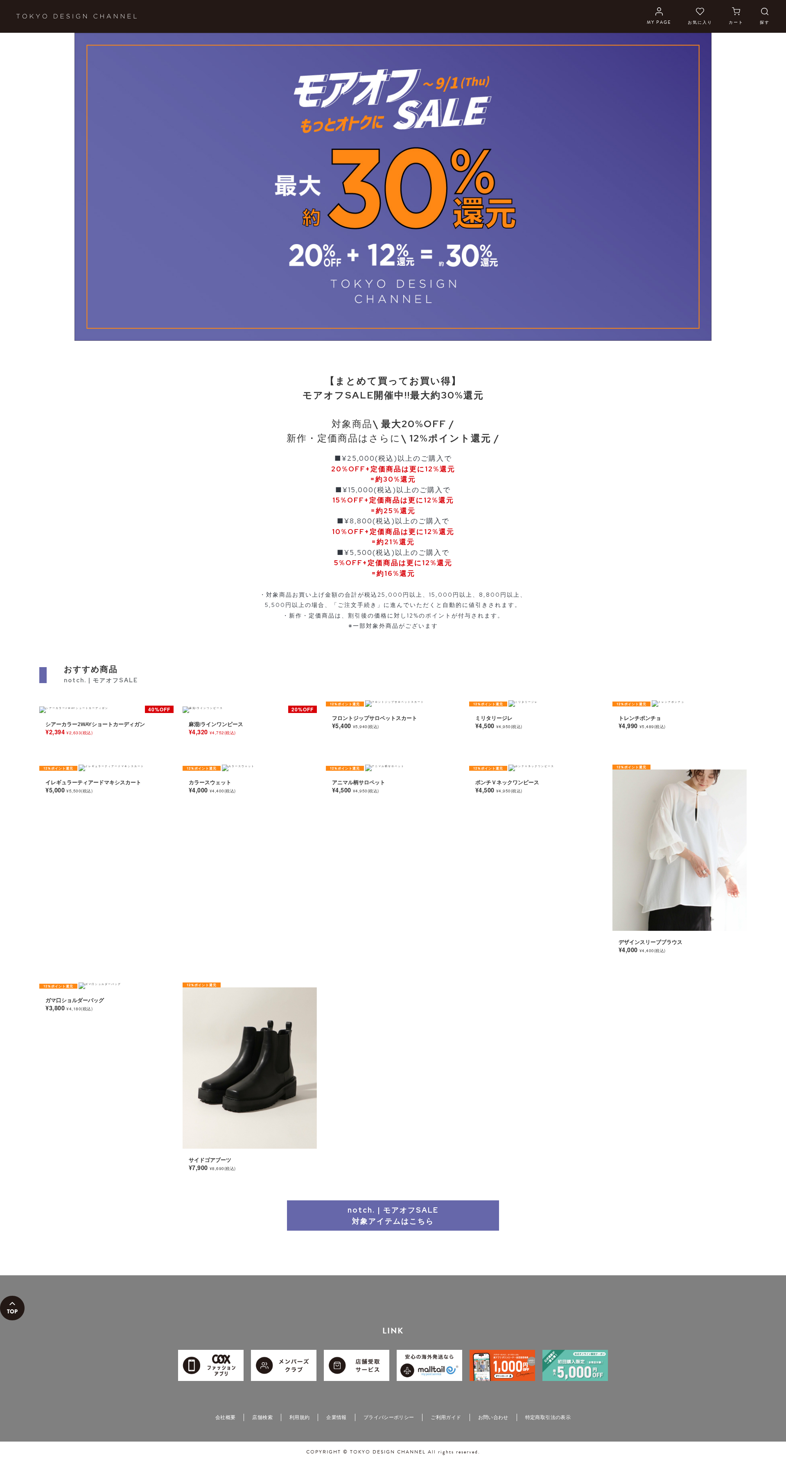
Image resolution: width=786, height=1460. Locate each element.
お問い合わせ (493, 1417)
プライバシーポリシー (389, 1417)
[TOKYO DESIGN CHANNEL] (76, 16)
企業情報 (336, 1417)
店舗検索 (262, 1417)
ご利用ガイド (446, 1417)
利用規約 (299, 1417)
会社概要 (225, 1417)
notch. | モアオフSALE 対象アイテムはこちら (393, 1215)
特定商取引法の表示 (548, 1417)
